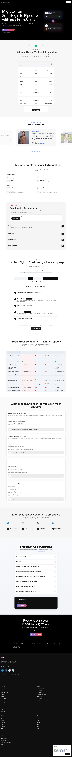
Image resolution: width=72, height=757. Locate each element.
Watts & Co (3, 696)
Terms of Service (4, 738)
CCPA (2, 746)
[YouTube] (8, 666)
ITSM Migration (39, 696)
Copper (38, 728)
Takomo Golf (3, 707)
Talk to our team (41, 550)
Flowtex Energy (3, 698)
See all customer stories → (36, 151)
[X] (3, 666)
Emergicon (3, 694)
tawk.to (38, 730)
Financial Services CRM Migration (42, 700)
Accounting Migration (40, 692)
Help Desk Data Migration (41, 682)
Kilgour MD (43, 142)
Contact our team (36, 110)
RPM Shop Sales (4, 702)
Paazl (2, 690)
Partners (2, 724)
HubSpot (38, 724)
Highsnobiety (3, 686)
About (2, 718)
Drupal (38, 732)
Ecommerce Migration (40, 688)
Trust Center (3, 753)
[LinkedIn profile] (10, 142)
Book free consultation (8, 29)
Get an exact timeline (36, 328)
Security (2, 748)
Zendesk (38, 718)
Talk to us (68, 2)
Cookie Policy (3, 750)
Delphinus (3, 682)
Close (38, 726)
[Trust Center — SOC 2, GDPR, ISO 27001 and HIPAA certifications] (12, 670)
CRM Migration (39, 684)
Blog (2, 728)
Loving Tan (3, 709)
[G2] (6, 666)
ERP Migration (39, 698)
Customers (3, 722)
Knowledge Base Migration (41, 694)
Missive (38, 722)
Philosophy (3, 730)
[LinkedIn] (1, 666)
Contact (2, 732)
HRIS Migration (39, 686)
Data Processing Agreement (6, 742)
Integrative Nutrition (4, 700)
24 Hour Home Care (4, 692)
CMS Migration (39, 702)
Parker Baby (3, 711)
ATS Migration (39, 690)
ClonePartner (6, 2)
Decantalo (3, 684)
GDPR (2, 744)
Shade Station (3, 688)
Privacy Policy (3, 740)
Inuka (2, 705)
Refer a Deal (3, 726)
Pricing (2, 720)
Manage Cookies (4, 751)
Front (38, 720)
